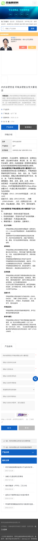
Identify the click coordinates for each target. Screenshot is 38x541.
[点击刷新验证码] (22, 415)
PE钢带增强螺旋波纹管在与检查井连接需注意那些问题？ (20, 504)
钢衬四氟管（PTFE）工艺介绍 (16, 486)
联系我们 (28, 127)
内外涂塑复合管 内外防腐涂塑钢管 (20, 447)
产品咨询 (9, 127)
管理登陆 (34, 539)
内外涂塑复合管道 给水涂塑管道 (19, 441)
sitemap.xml (26, 539)
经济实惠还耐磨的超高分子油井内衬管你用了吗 (20, 467)
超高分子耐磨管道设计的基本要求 (17, 495)
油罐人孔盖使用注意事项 (14, 476)
